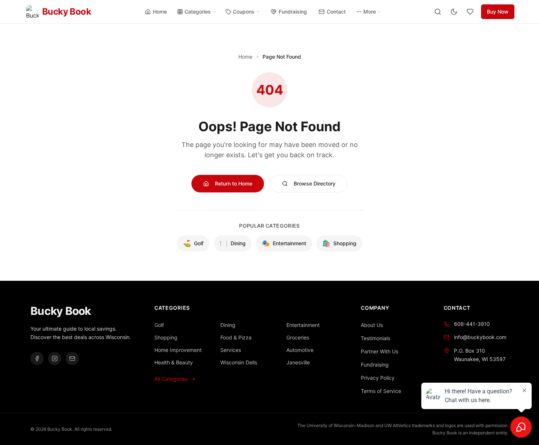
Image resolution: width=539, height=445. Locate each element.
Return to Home (233, 183)
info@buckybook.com (480, 337)
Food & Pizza (236, 337)
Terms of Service (381, 391)
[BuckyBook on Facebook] (37, 358)
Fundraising (293, 11)
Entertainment (284, 243)
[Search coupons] (438, 12)
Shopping (339, 243)
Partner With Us (379, 351)
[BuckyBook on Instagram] (54, 358)
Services (230, 350)
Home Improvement (178, 350)
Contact (336, 11)
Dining (233, 243)
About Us (372, 325)
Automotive (300, 350)
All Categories (171, 379)
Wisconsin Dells (238, 362)
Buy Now (498, 11)
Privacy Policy (378, 378)
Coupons (243, 11)
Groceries (297, 337)
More (369, 11)
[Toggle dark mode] (454, 12)
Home (160, 11)
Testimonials (375, 338)
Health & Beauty (173, 362)
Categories (197, 11)
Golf (193, 243)
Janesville (298, 362)
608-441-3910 (472, 324)
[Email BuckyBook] (72, 358)
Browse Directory (315, 183)
